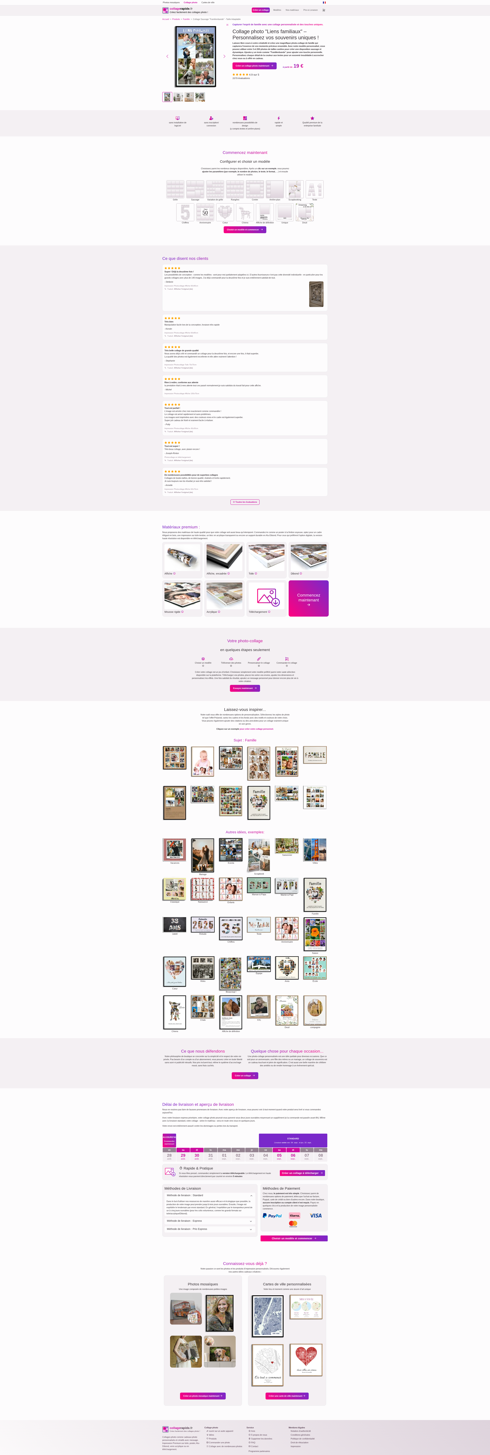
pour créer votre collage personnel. (257, 729)
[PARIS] (285, 212)
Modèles (277, 10)
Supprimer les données (261, 1439)
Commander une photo (219, 1442)
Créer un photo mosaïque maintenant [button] (201, 1396)
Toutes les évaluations (246, 502)
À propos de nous (259, 1435)
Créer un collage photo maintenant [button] (253, 66)
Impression (296, 1446)
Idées (211, 1435)
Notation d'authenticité (301, 1431)
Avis (253, 1431)
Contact (254, 1446)
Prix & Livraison (310, 10)
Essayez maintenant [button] (243, 688)
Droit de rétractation (299, 1442)
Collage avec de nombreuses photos (225, 1446)
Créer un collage (261, 10)
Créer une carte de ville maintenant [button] (286, 1396)
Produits (213, 1439)
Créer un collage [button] (243, 1076)
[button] (167, 97)
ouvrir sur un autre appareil (221, 1431)
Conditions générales (300, 1435)
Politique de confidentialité (303, 1439)
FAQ (253, 1442)
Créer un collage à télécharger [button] (300, 1173)
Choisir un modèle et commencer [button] (243, 230)
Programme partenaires (259, 1451)
